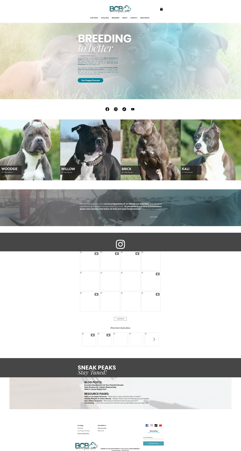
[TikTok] (124, 109)
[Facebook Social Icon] (147, 425)
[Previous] (10, 61)
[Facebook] (107, 109)
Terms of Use (125, 450)
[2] (120, 221)
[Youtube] (133, 109)
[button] (161, 9)
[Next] (230, 61)
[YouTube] (160, 425)
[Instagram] (116, 109)
